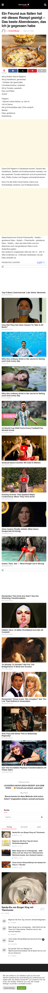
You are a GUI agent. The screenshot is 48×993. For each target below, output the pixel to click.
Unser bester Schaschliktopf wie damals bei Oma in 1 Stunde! (29, 863)
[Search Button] (45, 4)
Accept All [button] (21, 988)
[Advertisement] (24, 143)
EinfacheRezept (14, 31)
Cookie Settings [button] (9, 988)
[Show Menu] (3, 4)
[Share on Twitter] (23, 71)
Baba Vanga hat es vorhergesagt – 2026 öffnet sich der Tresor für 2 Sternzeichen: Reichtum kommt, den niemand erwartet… (28, 853)
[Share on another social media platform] (42, 71)
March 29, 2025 (28, 31)
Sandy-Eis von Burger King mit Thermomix (28, 832)
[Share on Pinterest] (32, 71)
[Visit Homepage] (24, 4)
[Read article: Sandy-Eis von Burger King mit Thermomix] (24, 888)
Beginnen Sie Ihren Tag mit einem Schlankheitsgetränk (25, 842)
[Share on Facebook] (13, 71)
